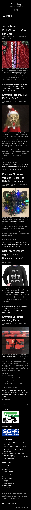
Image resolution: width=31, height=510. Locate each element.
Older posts (7, 399)
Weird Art (6, 489)
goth (12, 86)
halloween (22, 86)
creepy (25, 84)
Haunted (6, 476)
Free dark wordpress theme (22, 507)
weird (4, 90)
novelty (23, 244)
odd (14, 88)
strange (22, 88)
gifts (23, 390)
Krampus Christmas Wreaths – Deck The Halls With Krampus (13, 177)
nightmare (22, 168)
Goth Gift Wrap (10, 72)
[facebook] (14, 10)
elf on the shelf (19, 166)
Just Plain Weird (14, 84)
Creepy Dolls (13, 164)
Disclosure (13, 503)
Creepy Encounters (9, 471)
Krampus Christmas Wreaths (14, 221)
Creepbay (15, 4)
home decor (11, 244)
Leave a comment (8, 38)
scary (17, 88)
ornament (5, 169)
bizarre (25, 241)
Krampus (19, 224)
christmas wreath (7, 242)
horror (10, 88)
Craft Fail (6, 466)
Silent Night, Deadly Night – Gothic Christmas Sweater (13, 254)
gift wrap (7, 86)
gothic (16, 86)
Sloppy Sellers (7, 485)
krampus (15, 168)
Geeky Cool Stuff (8, 474)
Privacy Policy (6, 503)
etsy (14, 390)
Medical (6, 480)
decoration (10, 166)
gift (3, 86)
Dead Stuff (6, 473)
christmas (25, 164)
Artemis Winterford (20, 36)
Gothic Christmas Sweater (17, 292)
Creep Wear (12, 307)
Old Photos (7, 482)
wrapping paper (10, 90)
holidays (4, 88)
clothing (10, 308)
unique (14, 246)
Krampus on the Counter (17, 143)
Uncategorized (8, 487)
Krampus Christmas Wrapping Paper (12, 356)
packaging (5, 394)
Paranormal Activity (9, 483)
